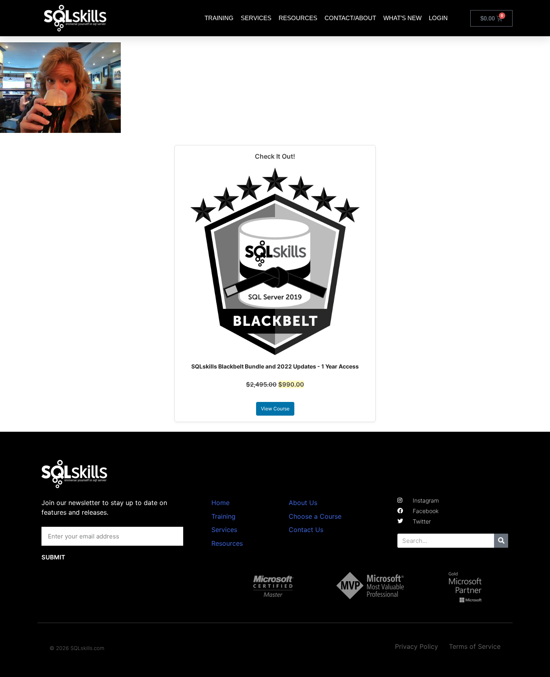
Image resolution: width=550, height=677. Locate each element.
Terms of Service (474, 646)
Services (256, 17)
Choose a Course (315, 516)
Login (438, 17)
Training (219, 17)
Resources (298, 17)
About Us (303, 503)
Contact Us (306, 530)
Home (220, 503)
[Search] (501, 541)
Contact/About (350, 17)
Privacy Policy (416, 646)
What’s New (402, 17)
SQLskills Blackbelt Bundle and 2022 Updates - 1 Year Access (275, 366)
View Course (275, 409)
